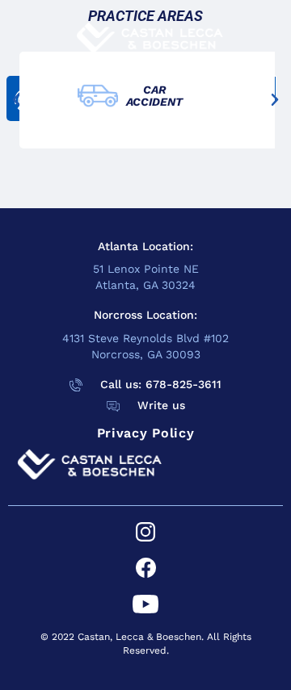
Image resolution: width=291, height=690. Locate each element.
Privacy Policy (146, 433)
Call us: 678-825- (149, 384)
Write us (161, 405)
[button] (16, 100)
